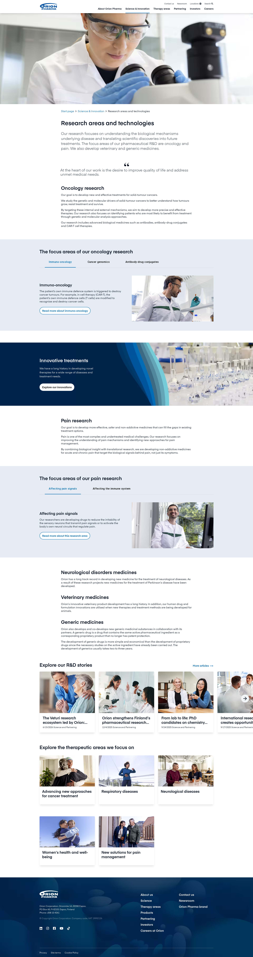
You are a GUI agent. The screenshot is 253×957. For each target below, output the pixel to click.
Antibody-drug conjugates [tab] (142, 261)
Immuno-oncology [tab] (60, 261)
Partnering (180, 9)
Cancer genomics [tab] (99, 261)
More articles (203, 666)
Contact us (169, 3)
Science (146, 901)
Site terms (56, 952)
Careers (208, 9)
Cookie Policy (71, 952)
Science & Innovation (137, 9)
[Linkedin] (41, 928)
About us (147, 895)
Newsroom (182, 3)
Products (147, 912)
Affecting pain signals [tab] (63, 488)
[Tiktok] (68, 928)
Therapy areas (162, 9)
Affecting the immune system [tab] (112, 488)
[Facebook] (54, 928)
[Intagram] (47, 928)
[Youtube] (61, 928)
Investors (195, 9)
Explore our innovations (57, 387)
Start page (67, 111)
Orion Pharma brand (193, 907)
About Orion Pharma (109, 9)
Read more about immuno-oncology (65, 310)
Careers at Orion (152, 931)
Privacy (43, 952)
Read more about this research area (64, 535)
